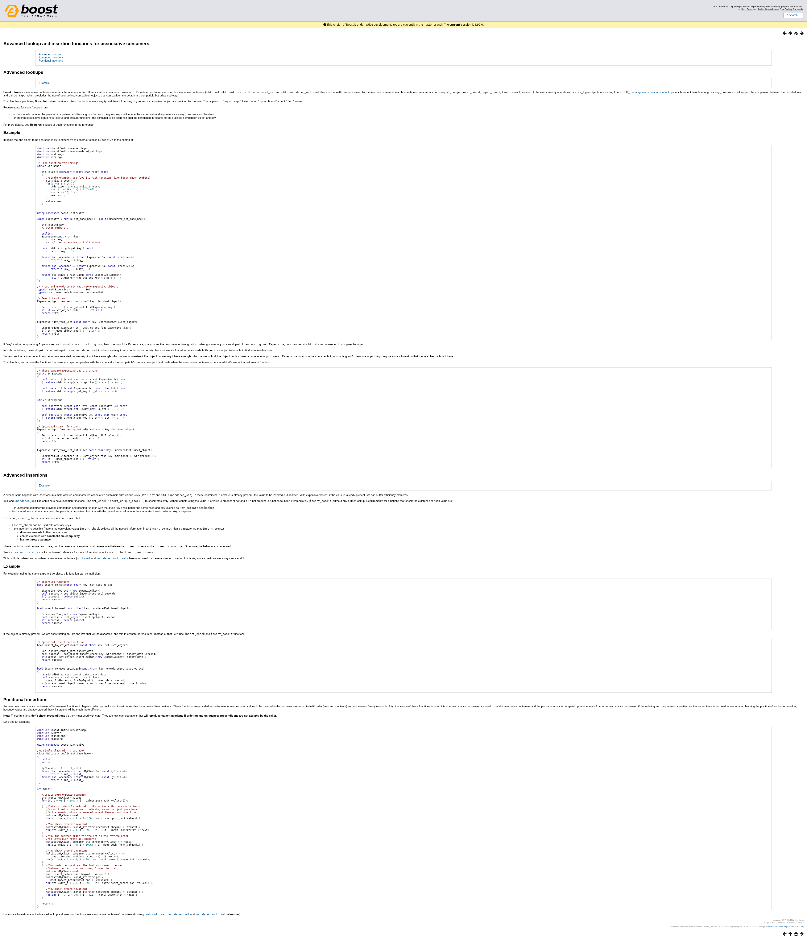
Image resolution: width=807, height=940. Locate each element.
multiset (83, 558)
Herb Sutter (747, 9)
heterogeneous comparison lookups (652, 92)
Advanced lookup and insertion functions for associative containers (76, 43)
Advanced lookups (50, 54)
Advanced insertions (51, 57)
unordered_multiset (111, 558)
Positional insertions (51, 60)
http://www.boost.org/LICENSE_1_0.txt (785, 927)
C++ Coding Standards (791, 9)
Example (44, 82)
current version (460, 24)
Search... (794, 15)
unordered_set (25, 500)
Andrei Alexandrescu (768, 9)
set (5, 500)
